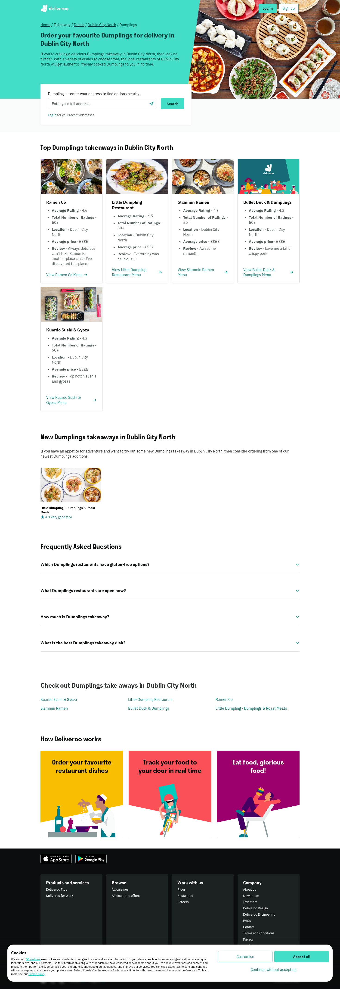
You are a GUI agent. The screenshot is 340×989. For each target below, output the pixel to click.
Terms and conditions (259, 933)
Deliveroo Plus (56, 889)
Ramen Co (224, 699)
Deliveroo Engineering (259, 914)
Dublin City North (102, 24)
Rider (181, 889)
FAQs (247, 921)
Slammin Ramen (54, 708)
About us (249, 889)
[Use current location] (151, 103)
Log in (52, 115)
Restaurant (185, 896)
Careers (183, 902)
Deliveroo (54, 8)
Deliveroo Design (255, 908)
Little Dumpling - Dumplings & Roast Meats (251, 708)
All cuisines (120, 889)
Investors (250, 902)
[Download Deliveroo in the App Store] (56, 858)
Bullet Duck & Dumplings (148, 708)
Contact (248, 927)
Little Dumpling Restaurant (150, 699)
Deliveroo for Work (59, 896)
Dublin (79, 24)
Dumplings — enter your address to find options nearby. (94, 93)
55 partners (33, 959)
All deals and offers (126, 896)
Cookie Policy (36, 974)
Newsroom (251, 896)
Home (45, 24)
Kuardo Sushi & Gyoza (58, 699)
